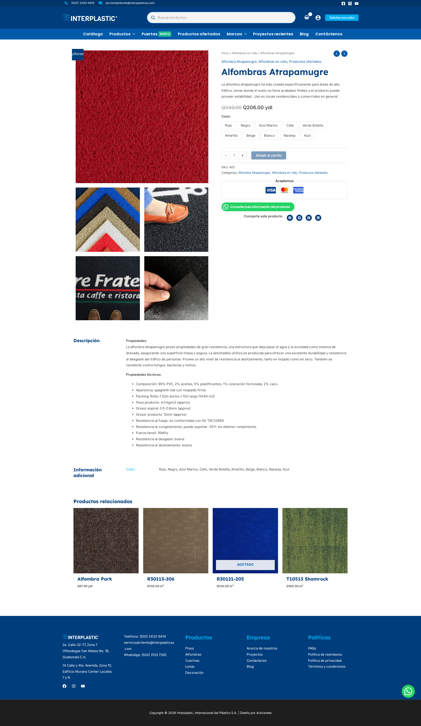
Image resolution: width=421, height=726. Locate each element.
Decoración (194, 673)
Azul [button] (307, 135)
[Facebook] (343, 3)
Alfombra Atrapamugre (239, 61)
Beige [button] (250, 135)
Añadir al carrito (269, 155)
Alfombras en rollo (244, 53)
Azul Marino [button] (268, 125)
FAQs (312, 648)
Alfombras (193, 654)
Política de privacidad (325, 660)
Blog (250, 666)
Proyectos (255, 654)
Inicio (225, 53)
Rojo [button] (228, 125)
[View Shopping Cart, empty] (306, 17)
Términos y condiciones (327, 666)
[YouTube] (357, 3)
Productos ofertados (305, 61)
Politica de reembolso (325, 654)
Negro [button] (245, 125)
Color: (226, 116)
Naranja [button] (289, 135)
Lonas (189, 666)
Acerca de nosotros (262, 648)
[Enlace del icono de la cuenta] (318, 17)
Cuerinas (192, 660)
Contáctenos (257, 660)
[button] (342, 17)
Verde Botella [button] (312, 125)
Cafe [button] (290, 125)
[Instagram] (350, 3)
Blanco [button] (269, 135)
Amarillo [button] (231, 135)
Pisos (189, 648)
